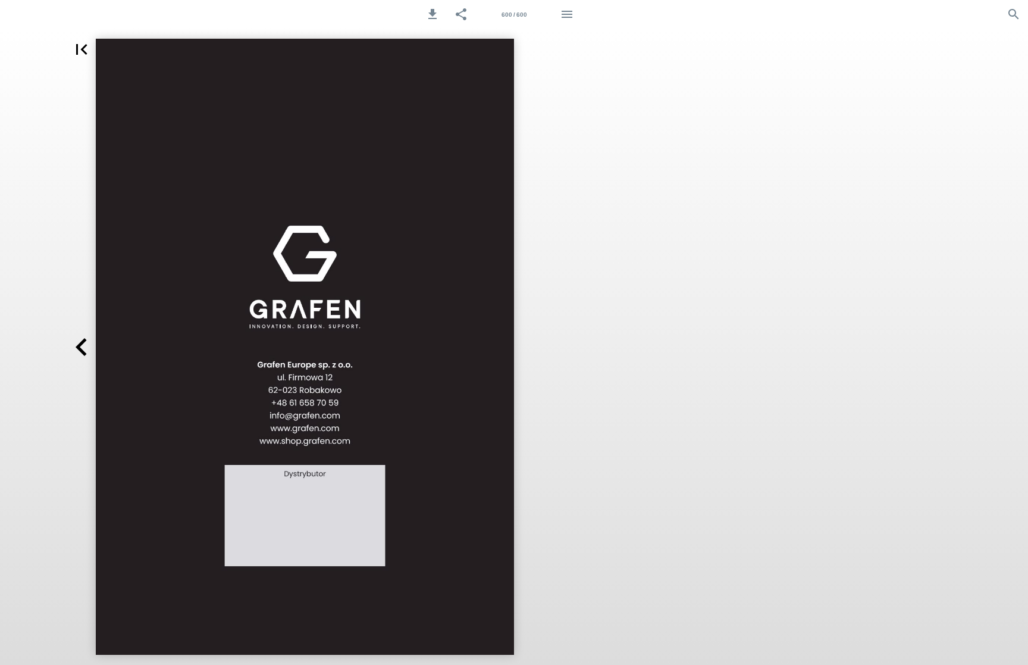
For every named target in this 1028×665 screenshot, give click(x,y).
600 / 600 (514, 14)
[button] (432, 14)
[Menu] (567, 14)
